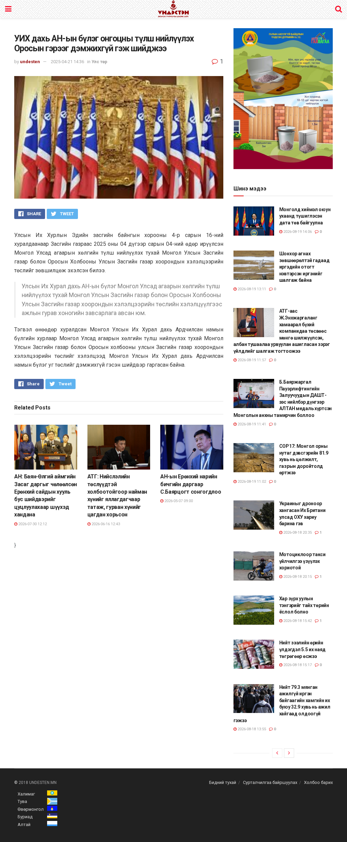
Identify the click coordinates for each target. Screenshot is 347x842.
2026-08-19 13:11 (251, 289)
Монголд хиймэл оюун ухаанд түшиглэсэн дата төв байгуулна (305, 216)
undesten (30, 61)
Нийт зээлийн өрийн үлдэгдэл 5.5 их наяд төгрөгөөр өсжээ (302, 649)
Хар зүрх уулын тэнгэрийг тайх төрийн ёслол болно (304, 605)
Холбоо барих (318, 782)
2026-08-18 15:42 (297, 621)
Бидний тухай (222, 782)
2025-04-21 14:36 (67, 61)
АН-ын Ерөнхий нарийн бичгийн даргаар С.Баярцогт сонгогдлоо (190, 484)
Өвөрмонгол (31, 809)
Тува (22, 801)
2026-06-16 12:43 (105, 524)
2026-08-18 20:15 (297, 576)
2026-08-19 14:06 (297, 232)
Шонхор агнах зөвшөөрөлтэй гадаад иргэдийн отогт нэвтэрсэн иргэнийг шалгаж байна (304, 267)
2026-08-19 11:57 (251, 360)
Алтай (24, 824)
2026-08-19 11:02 (251, 481)
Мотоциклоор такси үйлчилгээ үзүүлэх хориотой (302, 561)
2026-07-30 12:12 (32, 524)
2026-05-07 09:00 (178, 501)
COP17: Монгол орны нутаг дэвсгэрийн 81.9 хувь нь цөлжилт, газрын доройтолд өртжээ (303, 459)
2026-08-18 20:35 (297, 532)
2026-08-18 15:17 (297, 665)
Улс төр (99, 61)
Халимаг (26, 794)
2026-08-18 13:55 (251, 729)
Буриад (25, 816)
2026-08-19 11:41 (251, 424)
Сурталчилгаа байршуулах (270, 782)
